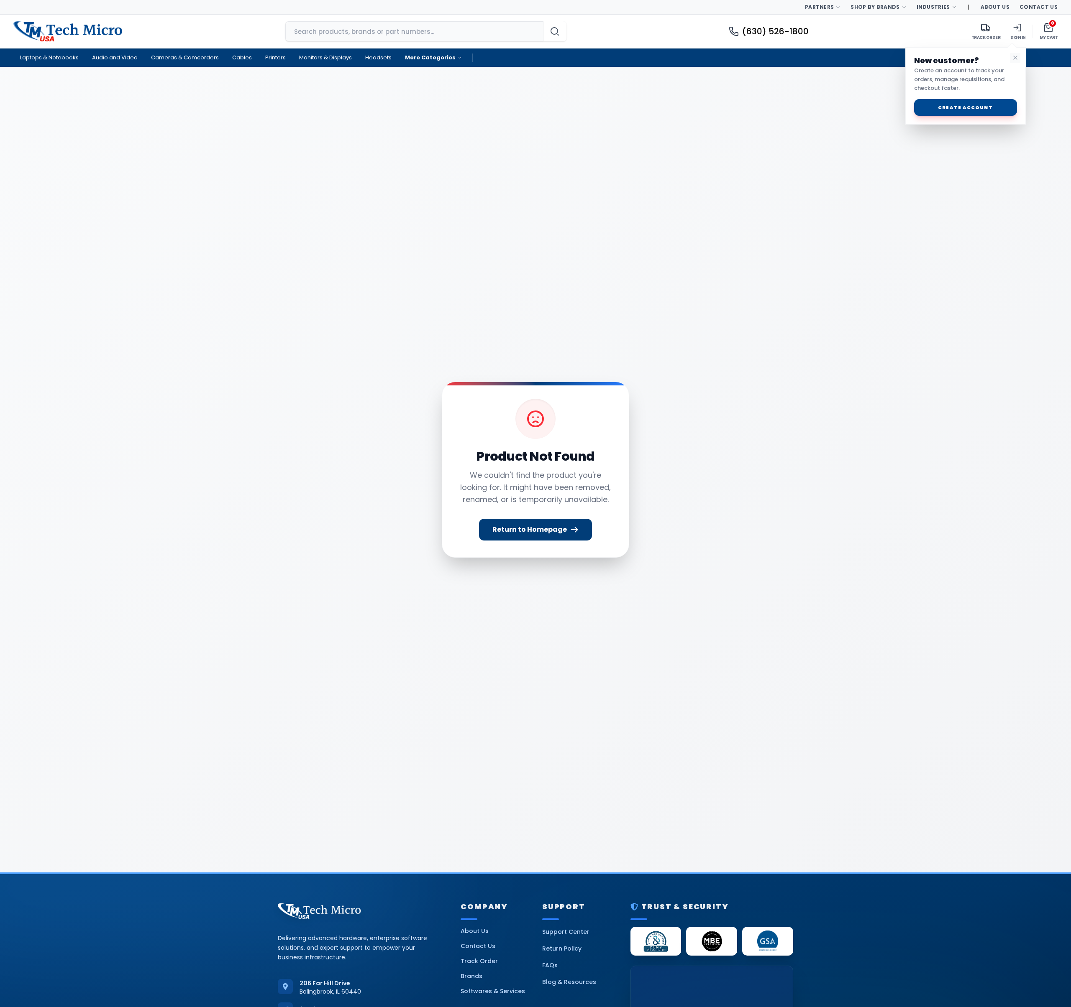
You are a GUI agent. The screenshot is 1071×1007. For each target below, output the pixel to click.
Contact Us (1039, 6)
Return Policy (562, 948)
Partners (819, 6)
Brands (471, 976)
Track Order (479, 961)
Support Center (565, 932)
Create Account (965, 107)
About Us (995, 6)
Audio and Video (115, 57)
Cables (242, 57)
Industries (933, 6)
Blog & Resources (569, 982)
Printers (275, 57)
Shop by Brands (875, 6)
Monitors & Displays (325, 57)
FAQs (550, 965)
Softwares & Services (493, 991)
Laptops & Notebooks (49, 57)
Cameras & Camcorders (185, 57)
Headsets (378, 57)
